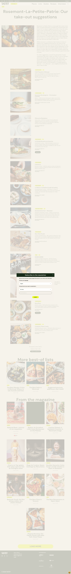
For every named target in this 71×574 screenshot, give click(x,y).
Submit (35, 297)
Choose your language (23, 280)
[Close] (52, 274)
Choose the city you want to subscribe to (27, 286)
